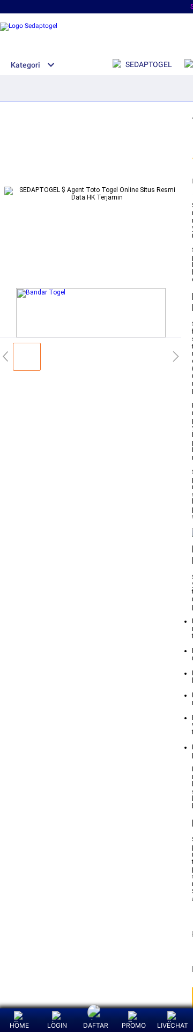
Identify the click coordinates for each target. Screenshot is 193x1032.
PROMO (134, 1025)
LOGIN (57, 1025)
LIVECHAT (172, 1025)
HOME (19, 1025)
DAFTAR (95, 1025)
